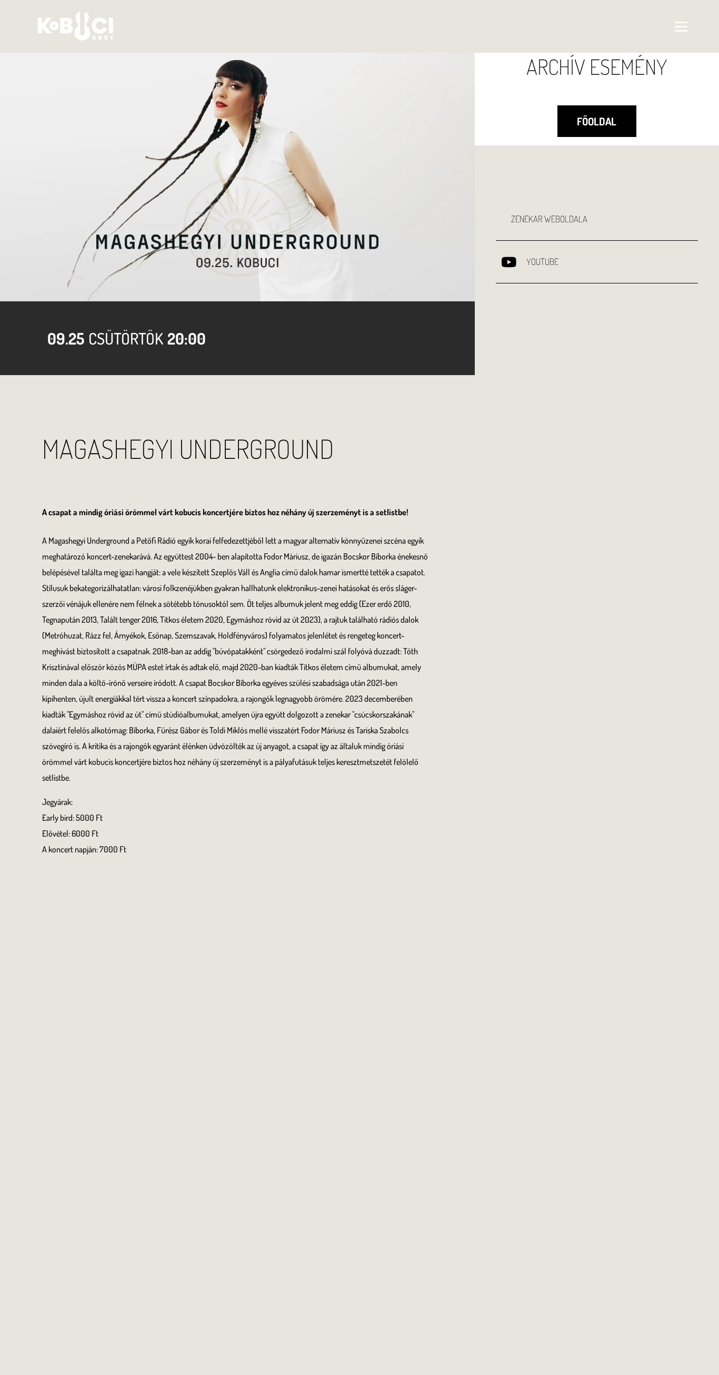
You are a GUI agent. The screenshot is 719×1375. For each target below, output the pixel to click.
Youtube (542, 261)
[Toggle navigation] (681, 26)
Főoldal (596, 121)
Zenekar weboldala (549, 218)
